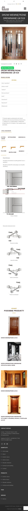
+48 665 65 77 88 (15, 438)
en (18, 4)
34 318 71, (8, 438)
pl (16, 4)
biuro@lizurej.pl (8, 440)
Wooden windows (6, 462)
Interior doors (12, 20)
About (3, 454)
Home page (6, 20)
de (20, 4)
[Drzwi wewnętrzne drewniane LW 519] (21, 64)
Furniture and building (7, 465)
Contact (4, 468)
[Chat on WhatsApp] (7, 67)
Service (4, 499)
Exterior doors (6, 457)
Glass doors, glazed (19, 20)
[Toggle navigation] (25, 8)
